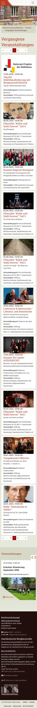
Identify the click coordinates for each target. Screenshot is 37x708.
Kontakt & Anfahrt (11, 675)
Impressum (7, 706)
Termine (28, 28)
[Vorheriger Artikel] (32, 557)
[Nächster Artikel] (34, 557)
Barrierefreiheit (28, 706)
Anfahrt (25, 702)
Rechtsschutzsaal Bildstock (13, 28)
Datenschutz (17, 706)
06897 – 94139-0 (15, 632)
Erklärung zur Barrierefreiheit (14, 671)
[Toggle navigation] (33, 3)
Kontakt (32, 702)
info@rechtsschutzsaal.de (17, 635)
